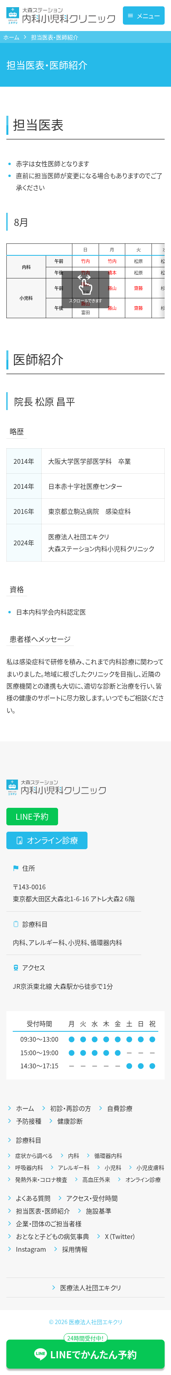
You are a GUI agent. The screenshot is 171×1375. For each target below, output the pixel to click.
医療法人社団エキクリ (95, 1322)
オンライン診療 (52, 840)
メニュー (148, 15)
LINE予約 (32, 816)
